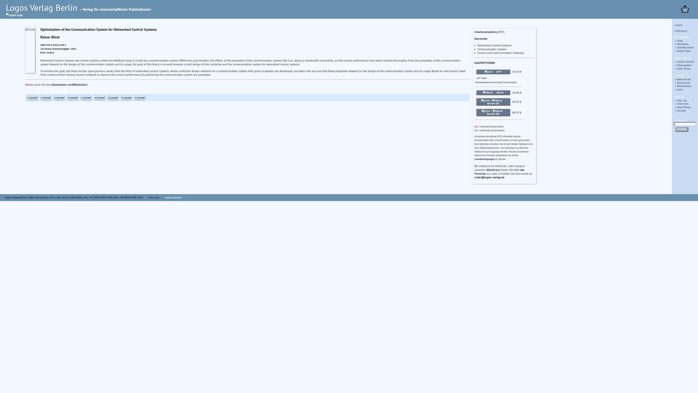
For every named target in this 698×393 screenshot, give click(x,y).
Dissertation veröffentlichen (69, 84)
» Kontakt (680, 110)
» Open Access (683, 68)
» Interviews (682, 103)
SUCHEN (682, 129)
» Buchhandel (682, 82)
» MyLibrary (680, 31)
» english (678, 25)
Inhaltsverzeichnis (485, 32)
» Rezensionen (683, 79)
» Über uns (681, 100)
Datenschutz (154, 197)
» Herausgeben (683, 65)
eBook (499, 92)
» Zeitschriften (683, 51)
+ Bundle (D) (493, 102)
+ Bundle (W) (493, 112)
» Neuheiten (682, 44)
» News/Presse (683, 107)
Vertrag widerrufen (173, 197)
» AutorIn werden (684, 61)
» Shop (679, 40)
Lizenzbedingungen (484, 159)
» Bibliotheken (683, 86)
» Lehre (679, 89)
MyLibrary (493, 170)
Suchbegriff (680, 120)
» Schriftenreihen (684, 47)
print (499, 71)
